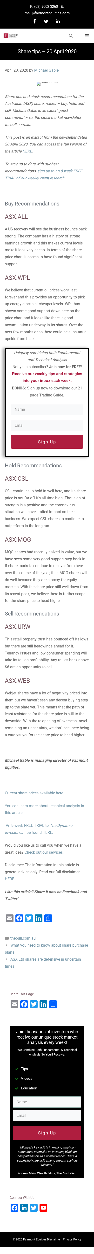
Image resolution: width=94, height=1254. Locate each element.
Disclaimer (54, 1239)
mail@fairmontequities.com (47, 13)
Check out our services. (44, 852)
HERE (27, 151)
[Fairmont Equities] (10, 36)
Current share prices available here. (34, 793)
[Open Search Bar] (71, 36)
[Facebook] (34, 21)
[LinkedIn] (57, 21)
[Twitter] (46, 21)
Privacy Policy (72, 1239)
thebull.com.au (23, 938)
